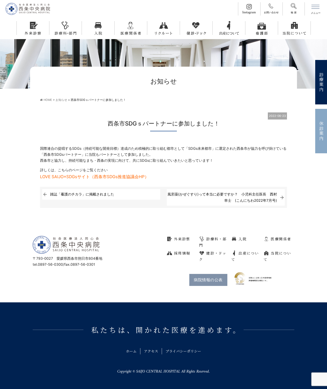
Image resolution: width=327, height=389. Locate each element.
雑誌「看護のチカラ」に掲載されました (82, 194)
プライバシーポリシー (183, 351)
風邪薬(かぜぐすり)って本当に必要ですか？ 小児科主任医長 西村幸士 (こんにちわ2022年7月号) (222, 197)
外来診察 (182, 238)
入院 (242, 238)
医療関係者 (281, 238)
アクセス (151, 351)
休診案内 (321, 131)
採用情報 (182, 253)
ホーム (131, 351)
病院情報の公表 (208, 279)
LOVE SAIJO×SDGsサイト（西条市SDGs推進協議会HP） (94, 176)
